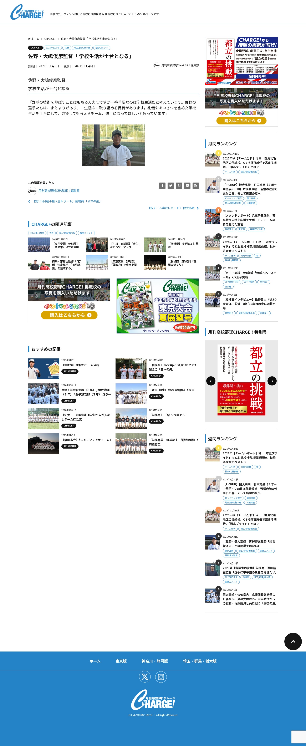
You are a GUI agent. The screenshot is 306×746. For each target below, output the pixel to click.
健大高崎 (251, 198)
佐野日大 (229, 313)
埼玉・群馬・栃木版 (200, 661)
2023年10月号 (53, 47)
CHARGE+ (35, 47)
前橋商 (246, 577)
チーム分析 (230, 171)
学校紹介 (229, 229)
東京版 (242, 229)
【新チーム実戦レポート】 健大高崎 (171, 208)
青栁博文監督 (231, 555)
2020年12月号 (232, 281)
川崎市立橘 (246, 255)
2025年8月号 (231, 577)
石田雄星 (250, 202)
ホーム (95, 661)
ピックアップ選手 (233, 198)
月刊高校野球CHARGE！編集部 (180, 65)
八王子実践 (249, 281)
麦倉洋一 (264, 313)
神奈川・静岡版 (155, 661)
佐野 (67, 47)
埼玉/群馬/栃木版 (82, 47)
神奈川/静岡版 (231, 260)
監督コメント (102, 47)
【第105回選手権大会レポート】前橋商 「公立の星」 (67, 201)
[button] (210, 380)
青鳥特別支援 (256, 229)
